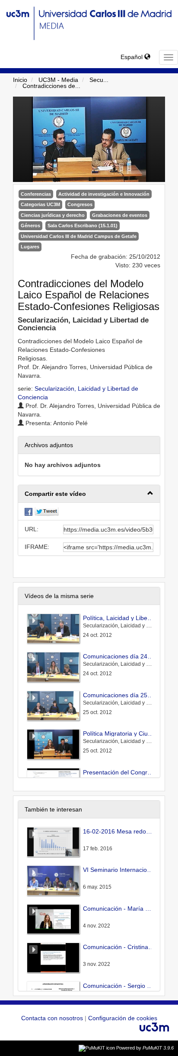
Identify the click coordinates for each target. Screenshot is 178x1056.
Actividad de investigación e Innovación (103, 194)
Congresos (79, 204)
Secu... (98, 79)
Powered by (145, 1047)
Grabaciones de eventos (119, 215)
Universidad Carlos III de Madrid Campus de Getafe (79, 236)
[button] (89, 494)
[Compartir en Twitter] (46, 511)
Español (132, 56)
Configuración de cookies (122, 1018)
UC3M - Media (58, 79)
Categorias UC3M (40, 204)
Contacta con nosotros (53, 1018)
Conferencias (36, 194)
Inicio (20, 79)
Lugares (30, 246)
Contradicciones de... (51, 85)
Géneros (30, 225)
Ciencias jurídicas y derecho (53, 215)
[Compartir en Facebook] (28, 511)
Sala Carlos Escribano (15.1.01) (83, 225)
